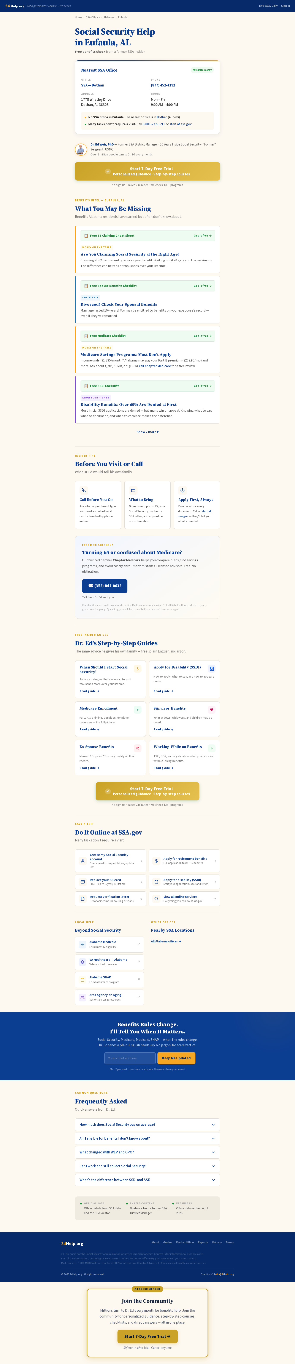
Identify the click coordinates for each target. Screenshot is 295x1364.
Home (78, 17)
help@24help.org (224, 1274)
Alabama (108, 17)
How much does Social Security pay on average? (117, 1124)
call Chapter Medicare (155, 366)
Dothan (162, 117)
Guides (167, 1242)
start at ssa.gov (180, 124)
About (155, 1242)
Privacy (217, 1242)
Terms (230, 1242)
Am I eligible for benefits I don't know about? (114, 1138)
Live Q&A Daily (268, 6)
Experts (203, 1242)
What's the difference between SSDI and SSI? (115, 1180)
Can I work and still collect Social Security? (112, 1166)
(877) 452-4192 (163, 85)
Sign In (285, 6)
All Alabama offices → (166, 941)
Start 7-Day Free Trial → (147, 1337)
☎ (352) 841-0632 (104, 586)
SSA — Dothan (92, 85)
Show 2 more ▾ (148, 432)
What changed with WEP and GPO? (106, 1152)
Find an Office (185, 1242)
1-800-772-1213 (153, 124)
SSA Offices (93, 17)
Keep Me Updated (176, 1058)
